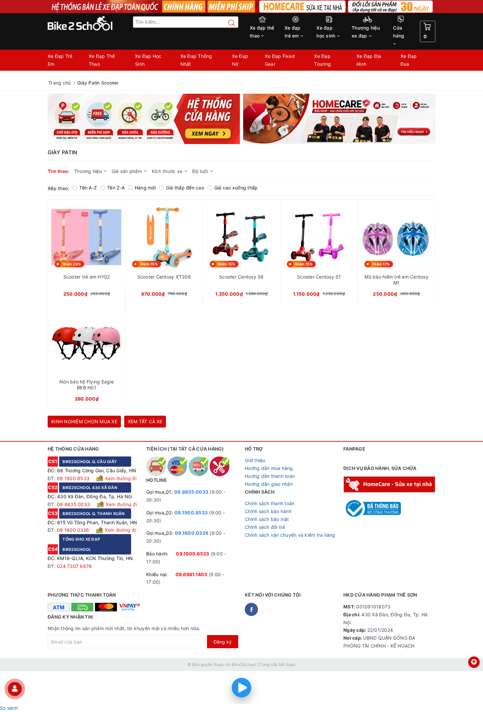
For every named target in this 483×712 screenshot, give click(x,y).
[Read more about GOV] (372, 505)
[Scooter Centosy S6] (241, 251)
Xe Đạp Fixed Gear (280, 60)
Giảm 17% (381, 264)
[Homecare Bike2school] (389, 484)
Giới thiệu (255, 460)
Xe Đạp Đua (409, 60)
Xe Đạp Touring (322, 60)
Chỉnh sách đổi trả (265, 527)
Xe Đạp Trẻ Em (60, 60)
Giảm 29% (72, 264)
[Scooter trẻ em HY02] (86, 251)
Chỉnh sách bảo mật (267, 519)
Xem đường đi (120, 478)
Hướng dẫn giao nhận (269, 484)
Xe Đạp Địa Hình (368, 60)
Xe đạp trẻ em (293, 31)
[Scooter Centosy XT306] (164, 251)
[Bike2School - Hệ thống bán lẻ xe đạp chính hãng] (94, 23)
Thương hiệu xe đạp (366, 31)
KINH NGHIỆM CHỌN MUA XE (84, 421)
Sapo (291, 664)
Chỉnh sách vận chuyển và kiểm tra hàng (290, 535)
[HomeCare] (339, 119)
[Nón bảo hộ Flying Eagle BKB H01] (86, 356)
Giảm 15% (149, 264)
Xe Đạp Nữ (240, 60)
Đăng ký (223, 642)
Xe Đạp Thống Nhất (196, 60)
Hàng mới (145, 187)
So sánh (9, 708)
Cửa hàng (398, 31)
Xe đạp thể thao (262, 31)
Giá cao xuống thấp (236, 187)
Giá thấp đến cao (185, 187)
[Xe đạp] (241, 6)
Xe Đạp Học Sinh (148, 60)
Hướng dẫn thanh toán (270, 476)
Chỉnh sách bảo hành (268, 511)
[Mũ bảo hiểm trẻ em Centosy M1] (396, 251)
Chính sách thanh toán (269, 503)
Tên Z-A (116, 187)
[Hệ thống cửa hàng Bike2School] (144, 119)
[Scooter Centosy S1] (318, 251)
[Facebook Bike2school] (251, 609)
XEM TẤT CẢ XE (145, 421)
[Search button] (228, 23)
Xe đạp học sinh (326, 31)
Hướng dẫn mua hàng (269, 468)
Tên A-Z (88, 187)
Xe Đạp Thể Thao (102, 60)
